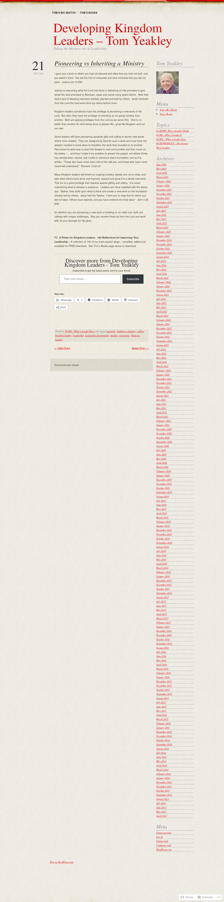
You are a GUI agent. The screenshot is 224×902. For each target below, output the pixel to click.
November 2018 (164, 534)
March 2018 (162, 567)
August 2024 (162, 256)
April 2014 (161, 765)
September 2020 (164, 441)
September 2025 (164, 202)
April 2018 (161, 563)
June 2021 (161, 404)
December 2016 (164, 631)
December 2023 (164, 290)
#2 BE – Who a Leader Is (169, 135)
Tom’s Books (88, 12)
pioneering (124, 335)
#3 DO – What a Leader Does (171, 139)
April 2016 (161, 664)
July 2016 (161, 652)
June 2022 (161, 353)
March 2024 (162, 277)
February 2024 (163, 282)
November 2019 (164, 483)
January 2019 (163, 525)
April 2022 (161, 362)
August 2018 (162, 546)
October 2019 (163, 488)
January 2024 (163, 286)
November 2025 (164, 193)
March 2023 (162, 315)
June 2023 (161, 303)
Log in (159, 836)
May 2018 (161, 559)
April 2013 (161, 815)
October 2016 (163, 639)
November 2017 (164, 584)
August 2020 (162, 446)
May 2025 (161, 219)
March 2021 (162, 416)
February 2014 (163, 773)
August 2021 (162, 395)
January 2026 (163, 185)
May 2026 (161, 168)
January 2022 (163, 374)
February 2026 (163, 181)
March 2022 (162, 366)
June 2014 (161, 757)
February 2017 (163, 622)
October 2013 (163, 790)
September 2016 (164, 643)
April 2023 (161, 311)
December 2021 (164, 378)
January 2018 (163, 576)
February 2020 (163, 471)
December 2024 (164, 240)
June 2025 (161, 214)
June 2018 (161, 555)
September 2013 (164, 794)
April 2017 (161, 614)
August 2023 (162, 294)
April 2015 (161, 715)
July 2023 (161, 298)
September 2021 (164, 391)
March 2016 (162, 668)
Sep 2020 (38, 67)
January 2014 (163, 778)
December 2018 (164, 530)
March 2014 (162, 769)
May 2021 (161, 408)
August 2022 (162, 345)
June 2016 (161, 656)
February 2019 (163, 521)
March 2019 (162, 517)
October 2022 (163, 336)
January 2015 (163, 727)
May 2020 (161, 458)
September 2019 (164, 492)
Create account (163, 832)
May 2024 (161, 269)
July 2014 (161, 752)
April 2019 (161, 513)
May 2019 (161, 509)
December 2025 (164, 189)
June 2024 (161, 265)
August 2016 (162, 647)
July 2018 (161, 551)
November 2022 (164, 332)
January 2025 (163, 235)
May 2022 (161, 357)
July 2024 (161, 261)
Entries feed (162, 841)
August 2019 (162, 496)
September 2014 (164, 744)
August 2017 (162, 597)
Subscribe (133, 279)
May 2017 (161, 609)
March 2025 (162, 227)
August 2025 (162, 206)
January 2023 (163, 324)
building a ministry (126, 331)
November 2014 (164, 736)
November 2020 (164, 433)
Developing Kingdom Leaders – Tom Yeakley (112, 33)
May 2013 (161, 811)
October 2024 (163, 248)
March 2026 (162, 177)
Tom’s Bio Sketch (64, 12)
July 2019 (161, 500)
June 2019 (161, 504)
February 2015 (163, 723)
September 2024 (164, 252)
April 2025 (161, 223)
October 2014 (163, 740)
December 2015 (164, 681)
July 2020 (161, 450)
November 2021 (164, 383)
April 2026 (161, 172)
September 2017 (164, 593)
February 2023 (163, 320)
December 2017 (164, 580)
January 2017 (163, 626)
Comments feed (163, 845)
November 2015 (164, 685)
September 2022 (164, 341)
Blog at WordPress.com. (62, 862)
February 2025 (163, 231)
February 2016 (163, 673)
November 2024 (164, 244)
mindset (114, 335)
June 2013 (161, 807)
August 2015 (162, 698)
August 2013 (162, 799)
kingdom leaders (63, 335)
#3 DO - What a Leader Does (79, 331)
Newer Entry (140, 348)
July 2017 (161, 601)
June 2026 (161, 164)
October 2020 (163, 437)
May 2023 (161, 307)
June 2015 (161, 706)
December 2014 (164, 731)
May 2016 (161, 660)
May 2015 (161, 710)
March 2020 (162, 467)
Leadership (78, 335)
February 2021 (163, 420)
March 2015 (162, 719)
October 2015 (163, 689)
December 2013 (164, 782)
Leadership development (97, 335)
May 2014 (161, 761)
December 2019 (164, 479)
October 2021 (163, 387)
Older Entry (62, 348)
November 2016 (164, 635)
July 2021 (161, 399)
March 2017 (162, 618)
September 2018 (164, 542)
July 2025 (161, 210)
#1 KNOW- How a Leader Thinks (172, 130)
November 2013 (164, 786)
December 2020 (164, 429)
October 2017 (163, 588)
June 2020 (161, 454)
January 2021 (163, 425)
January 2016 (163, 677)
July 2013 (161, 803)
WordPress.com (164, 849)
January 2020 (163, 475)
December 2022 (164, 328)
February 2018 (163, 572)
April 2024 (161, 273)
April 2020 (161, 462)
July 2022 (161, 349)
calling (140, 331)
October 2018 (163, 538)
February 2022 (163, 370)
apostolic (111, 331)
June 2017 (161, 605)
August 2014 (162, 748)
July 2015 (161, 702)
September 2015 (164, 694)
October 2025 (163, 198)
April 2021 (161, 412)
